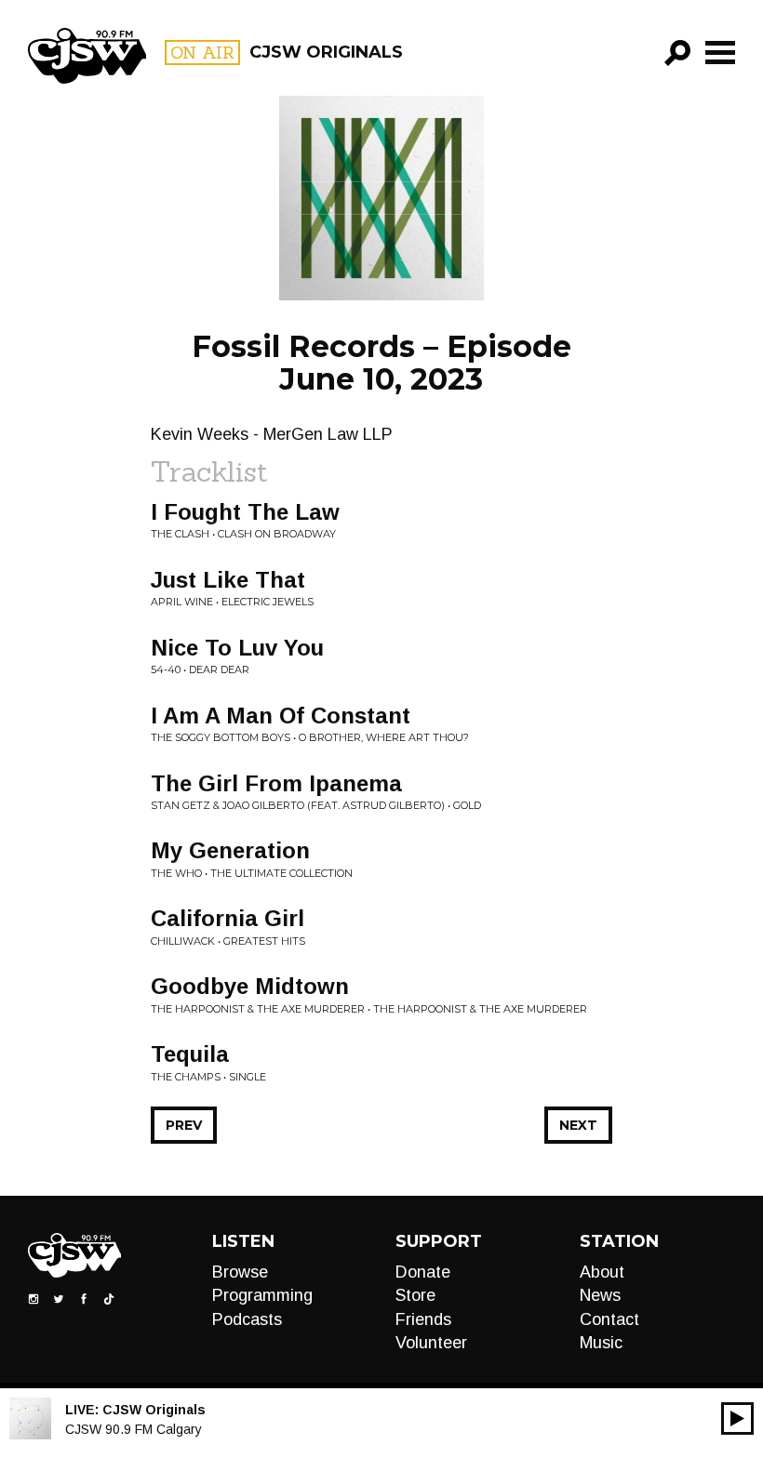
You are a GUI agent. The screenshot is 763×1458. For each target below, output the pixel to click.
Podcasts (247, 1319)
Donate (422, 1272)
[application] (737, 1418)
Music (601, 1342)
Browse (240, 1272)
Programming (262, 1295)
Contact (609, 1319)
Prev (184, 1125)
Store (415, 1295)
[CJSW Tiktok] (108, 1298)
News (600, 1295)
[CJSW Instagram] (33, 1298)
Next (578, 1125)
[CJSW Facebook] (83, 1298)
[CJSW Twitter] (58, 1298)
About (602, 1272)
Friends (423, 1319)
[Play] (737, 1418)
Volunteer (431, 1342)
